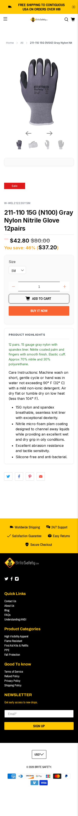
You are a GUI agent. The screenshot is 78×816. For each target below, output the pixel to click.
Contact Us (10, 601)
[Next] (49, 133)
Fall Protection (12, 655)
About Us (9, 606)
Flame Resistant (13, 641)
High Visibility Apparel (16, 636)
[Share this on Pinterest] (30, 476)
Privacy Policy (12, 681)
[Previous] (28, 133)
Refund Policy (12, 676)
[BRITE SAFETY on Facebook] (12, 580)
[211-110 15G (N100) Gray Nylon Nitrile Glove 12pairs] (39, 92)
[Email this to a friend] (41, 476)
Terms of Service (13, 672)
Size (12, 262)
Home (10, 43)
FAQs (7, 615)
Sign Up (39, 726)
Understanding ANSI (15, 619)
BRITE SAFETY (43, 767)
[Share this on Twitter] (8, 476)
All (21, 43)
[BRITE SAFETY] (39, 19)
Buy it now (39, 310)
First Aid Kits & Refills (16, 645)
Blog (6, 610)
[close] (74, 7)
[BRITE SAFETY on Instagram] (17, 580)
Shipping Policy (12, 685)
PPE (7, 650)
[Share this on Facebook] (19, 476)
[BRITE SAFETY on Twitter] (6, 580)
